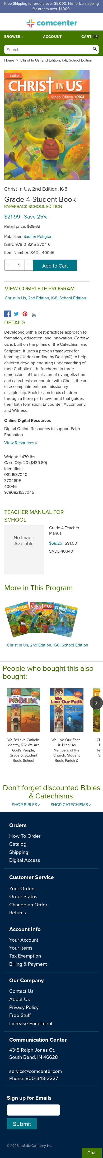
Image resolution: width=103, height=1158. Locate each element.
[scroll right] (96, 702)
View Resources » (20, 442)
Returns (17, 912)
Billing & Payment (28, 963)
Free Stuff (20, 1015)
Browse (12, 36)
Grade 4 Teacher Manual (64, 530)
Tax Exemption (25, 955)
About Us (19, 999)
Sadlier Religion (38, 236)
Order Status (23, 896)
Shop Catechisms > (71, 804)
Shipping (18, 851)
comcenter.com (51, 21)
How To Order (24, 835)
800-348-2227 (42, 1078)
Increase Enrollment (31, 1023)
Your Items (20, 947)
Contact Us (21, 990)
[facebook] (7, 314)
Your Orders (22, 888)
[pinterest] (25, 314)
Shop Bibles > (26, 804)
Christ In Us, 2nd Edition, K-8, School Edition (56, 60)
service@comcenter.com (35, 1070)
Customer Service (31, 877)
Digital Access (24, 859)
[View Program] (51, 619)
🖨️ (33, 315)
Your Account (23, 939)
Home (9, 60)
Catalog (17, 843)
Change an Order (28, 904)
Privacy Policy (24, 1007)
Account (52, 36)
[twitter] (16, 314)
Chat (91, 1153)
